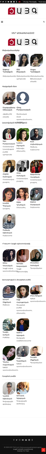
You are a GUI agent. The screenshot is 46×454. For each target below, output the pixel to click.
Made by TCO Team (23, 451)
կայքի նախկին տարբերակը (23, 449)
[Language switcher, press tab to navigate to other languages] (19, 1)
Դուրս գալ (42, 2)
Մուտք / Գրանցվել (30, 2)
